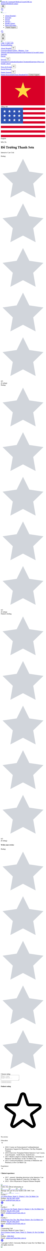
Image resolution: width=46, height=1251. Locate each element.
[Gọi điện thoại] (2, 1249)
